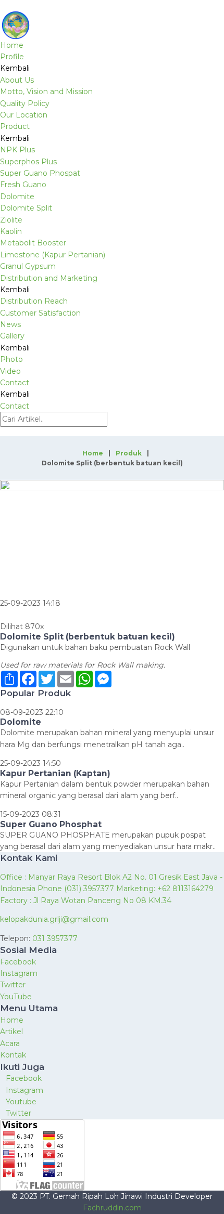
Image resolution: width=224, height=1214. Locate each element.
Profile (12, 56)
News (10, 324)
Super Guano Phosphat (51, 824)
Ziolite (11, 220)
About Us (17, 80)
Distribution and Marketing (48, 278)
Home (11, 45)
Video (10, 371)
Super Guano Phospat (40, 173)
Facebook (18, 962)
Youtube (21, 1101)
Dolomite (17, 196)
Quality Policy (24, 103)
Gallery (12, 336)
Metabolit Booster (33, 242)
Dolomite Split (26, 208)
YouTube (16, 996)
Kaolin (11, 231)
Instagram (19, 973)
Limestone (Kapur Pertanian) (52, 254)
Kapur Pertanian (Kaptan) (55, 773)
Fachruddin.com (112, 1207)
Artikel (11, 1031)
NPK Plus (17, 149)
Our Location (23, 115)
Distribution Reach (34, 301)
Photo (11, 359)
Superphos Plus (28, 161)
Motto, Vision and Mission (46, 91)
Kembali (15, 68)
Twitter (13, 984)
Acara (10, 1043)
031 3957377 (55, 938)
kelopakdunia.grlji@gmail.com (54, 919)
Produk (129, 453)
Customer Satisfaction (40, 313)
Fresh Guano (23, 184)
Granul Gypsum (28, 266)
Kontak (13, 1055)
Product (15, 126)
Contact (14, 382)
